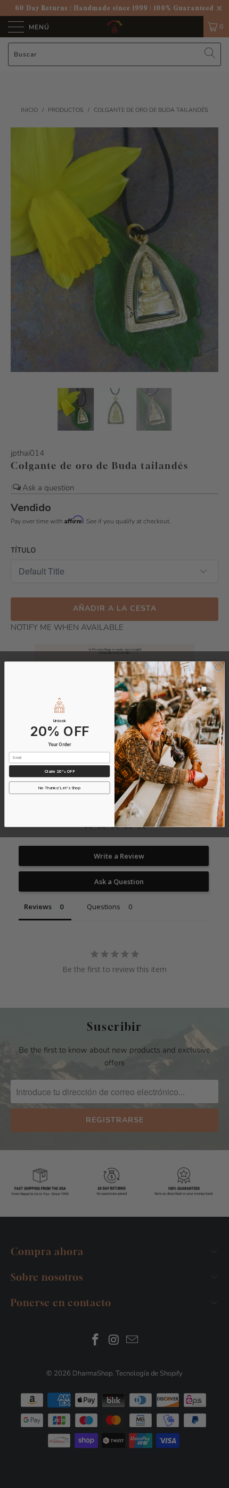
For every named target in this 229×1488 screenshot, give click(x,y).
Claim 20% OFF (60, 771)
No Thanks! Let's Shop (59, 787)
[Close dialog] (219, 666)
